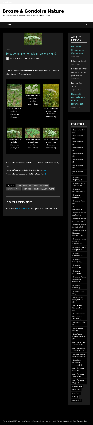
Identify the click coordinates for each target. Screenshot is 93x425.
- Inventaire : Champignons (78, 190)
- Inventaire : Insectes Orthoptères (79, 248)
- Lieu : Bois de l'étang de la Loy (35, 189)
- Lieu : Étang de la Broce (78, 369)
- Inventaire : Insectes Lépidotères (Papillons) (79, 233)
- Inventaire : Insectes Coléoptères (79, 208)
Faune (76, 390)
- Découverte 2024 (78, 161)
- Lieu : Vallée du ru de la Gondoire (78, 355)
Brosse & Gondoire (20, 58)
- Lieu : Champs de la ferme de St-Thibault (78, 316)
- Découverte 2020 (24, 185)
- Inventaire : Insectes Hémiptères (79, 226)
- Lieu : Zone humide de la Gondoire (77, 362)
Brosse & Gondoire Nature (33, 11)
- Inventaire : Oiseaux (76, 266)
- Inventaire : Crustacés (76, 196)
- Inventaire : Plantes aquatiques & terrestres (79, 279)
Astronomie (77, 386)
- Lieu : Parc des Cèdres (77, 329)
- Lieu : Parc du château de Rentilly (78, 336)
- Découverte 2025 (78, 166)
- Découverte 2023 (78, 155)
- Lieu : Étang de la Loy (78, 381)
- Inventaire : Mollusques (77, 260)
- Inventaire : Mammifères (77, 254)
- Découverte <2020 (78, 131)
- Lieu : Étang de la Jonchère (78, 375)
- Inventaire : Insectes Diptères (79, 214)
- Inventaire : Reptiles (76, 286)
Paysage (76, 400)
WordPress (77, 421)
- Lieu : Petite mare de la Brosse (78, 343)
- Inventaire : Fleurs (40, 185)
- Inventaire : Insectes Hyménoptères (79, 220)
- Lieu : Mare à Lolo (78, 323)
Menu (9, 24)
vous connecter (23, 208)
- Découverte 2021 (78, 143)
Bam (86, 421)
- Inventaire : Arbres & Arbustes (78, 184)
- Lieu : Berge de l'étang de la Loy (77, 299)
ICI (10, 166)
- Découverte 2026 (78, 172)
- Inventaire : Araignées (77, 178)
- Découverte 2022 (78, 149)
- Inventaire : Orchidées (76, 272)
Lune (75, 397)
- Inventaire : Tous (13, 189)
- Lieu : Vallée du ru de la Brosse (78, 349)
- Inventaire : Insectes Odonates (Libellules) (79, 241)
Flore (8, 49)
